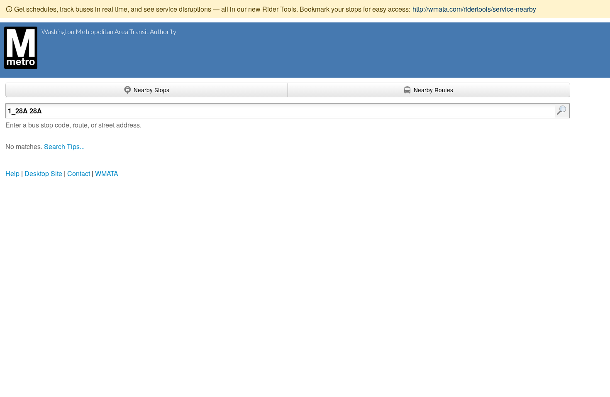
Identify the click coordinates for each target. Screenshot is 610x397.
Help (12, 173)
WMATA (106, 173)
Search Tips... (64, 146)
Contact (78, 173)
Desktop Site (43, 173)
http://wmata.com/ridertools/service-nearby (474, 9)
